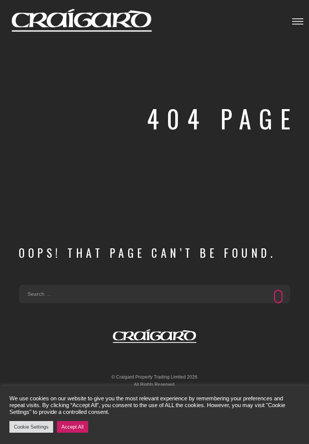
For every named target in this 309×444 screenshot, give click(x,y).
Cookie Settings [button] (31, 427)
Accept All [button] (72, 427)
